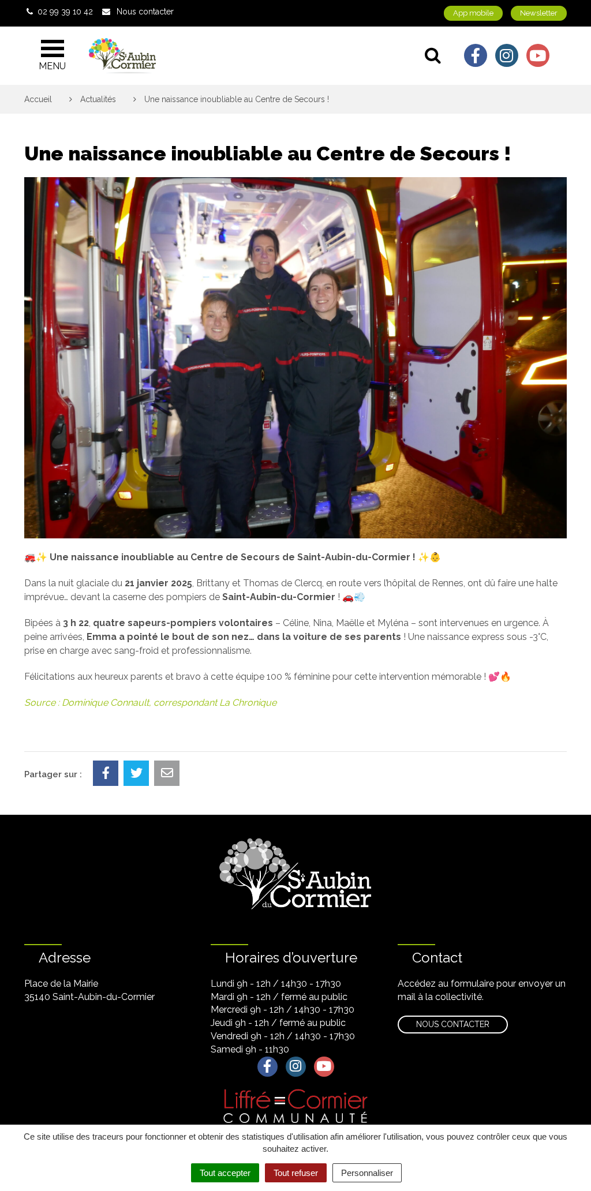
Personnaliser (367, 1173)
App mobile (473, 13)
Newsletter (539, 13)
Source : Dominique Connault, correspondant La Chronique (150, 702)
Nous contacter (452, 1024)
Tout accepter (225, 1173)
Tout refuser (296, 1173)
